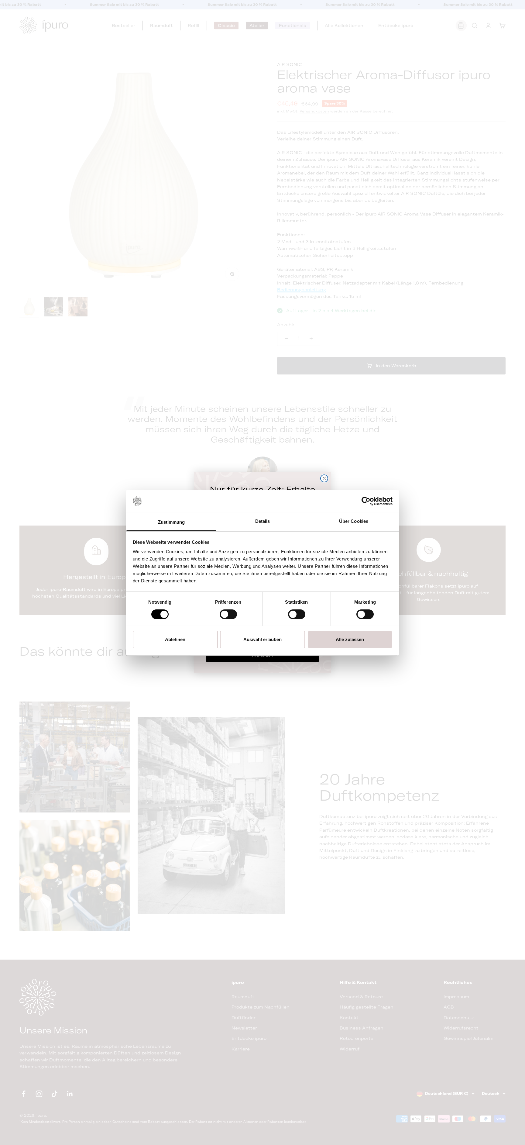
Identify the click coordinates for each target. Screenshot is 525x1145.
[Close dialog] (324, 478)
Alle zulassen (350, 639)
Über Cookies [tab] (353, 521)
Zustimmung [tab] (171, 522)
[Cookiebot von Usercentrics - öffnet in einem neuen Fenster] (366, 501)
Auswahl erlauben (262, 639)
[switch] (228, 614)
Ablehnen (175, 639)
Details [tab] (262, 521)
